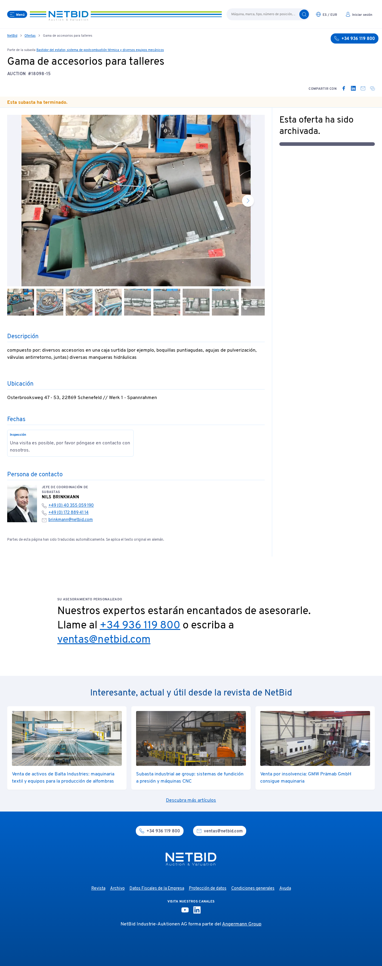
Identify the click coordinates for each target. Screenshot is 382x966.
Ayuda (285, 888)
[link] (343, 88)
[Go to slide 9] (254, 302)
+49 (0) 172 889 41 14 (68, 512)
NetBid (12, 36)
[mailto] (363, 88)
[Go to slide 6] (166, 302)
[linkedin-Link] (197, 910)
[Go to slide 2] (49, 302)
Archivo (117, 888)
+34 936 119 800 (140, 626)
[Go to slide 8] (225, 302)
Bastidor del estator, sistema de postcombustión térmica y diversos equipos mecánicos (100, 50)
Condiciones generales (253, 888)
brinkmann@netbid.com (70, 520)
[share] (372, 88)
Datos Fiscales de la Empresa (157, 888)
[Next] (248, 201)
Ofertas (30, 36)
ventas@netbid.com (103, 640)
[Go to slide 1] (20, 302)
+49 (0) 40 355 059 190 (71, 505)
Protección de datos (208, 888)
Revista (98, 888)
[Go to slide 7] (196, 302)
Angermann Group (241, 924)
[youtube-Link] (185, 910)
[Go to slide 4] (108, 302)
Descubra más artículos (191, 800)
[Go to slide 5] (137, 302)
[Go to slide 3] (79, 302)
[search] (304, 14)
